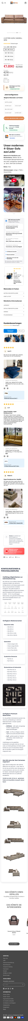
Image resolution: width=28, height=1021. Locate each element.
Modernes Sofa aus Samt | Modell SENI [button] (10, 398)
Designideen (6, 1007)
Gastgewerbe (6, 1005)
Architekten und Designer (9, 1003)
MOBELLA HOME (7, 973)
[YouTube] (12, 988)
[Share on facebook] (4, 389)
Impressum (6, 968)
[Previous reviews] (5, 276)
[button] (7, 32)
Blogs (4, 1009)
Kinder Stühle (6, 994)
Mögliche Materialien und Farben (13, 98)
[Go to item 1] (8, 338)
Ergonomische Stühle (8, 998)
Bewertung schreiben (10, 331)
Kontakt (5, 971)
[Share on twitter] (7, 388)
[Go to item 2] (16, 338)
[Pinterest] (8, 988)
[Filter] (19, 331)
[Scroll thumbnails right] (22, 338)
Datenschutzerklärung (8, 962)
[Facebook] (4, 988)
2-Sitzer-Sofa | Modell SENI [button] (16, 523)
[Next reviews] (23, 276)
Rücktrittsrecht (6, 964)
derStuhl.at (10, 1015)
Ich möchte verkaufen (8, 1000)
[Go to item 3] (24, 338)
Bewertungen (6, 975)
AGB (4, 960)
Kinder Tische (6, 996)
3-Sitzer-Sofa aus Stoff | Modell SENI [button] (12, 466)
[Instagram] (10, 988)
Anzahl (5, 78)
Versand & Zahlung (7, 966)
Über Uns (5, 958)
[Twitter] (6, 988)
